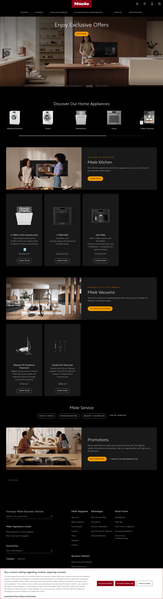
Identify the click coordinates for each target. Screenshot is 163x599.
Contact (74, 545)
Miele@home (120, 517)
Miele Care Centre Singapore (17, 536)
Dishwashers (81, 121)
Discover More (97, 459)
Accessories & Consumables (88, 12)
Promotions (95, 522)
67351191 (21, 559)
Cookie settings (144, 583)
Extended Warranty (98, 536)
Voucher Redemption (99, 527)
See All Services (118, 415)
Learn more (95, 178)
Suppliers (75, 540)
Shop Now (81, 34)
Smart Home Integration (124, 527)
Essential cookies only (125, 583)
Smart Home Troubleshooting (121, 537)
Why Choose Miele (98, 517)
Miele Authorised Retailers (81, 562)
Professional (135, 12)
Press (73, 536)
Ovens (114, 121)
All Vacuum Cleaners (100, 308)
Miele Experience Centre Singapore (19, 532)
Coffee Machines (147, 121)
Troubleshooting (68, 416)
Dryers (48, 121)
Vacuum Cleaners (58, 12)
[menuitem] (26, 12)
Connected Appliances (124, 531)
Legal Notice (8, 596)
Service (118, 12)
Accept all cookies (105, 583)
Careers (74, 531)
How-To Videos (46, 416)
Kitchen (24, 12)
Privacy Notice (19, 596)
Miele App (119, 522)
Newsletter (12, 546)
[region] (81, 583)
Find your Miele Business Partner (25, 511)
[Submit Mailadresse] (51, 551)
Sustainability (76, 527)
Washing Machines (14, 121)
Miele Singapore (77, 522)
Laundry (39, 12)
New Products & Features (101, 531)
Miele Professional (78, 567)
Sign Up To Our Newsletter (124, 459)
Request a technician (94, 416)
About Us (75, 517)
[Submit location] (51, 517)
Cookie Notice (30, 596)
